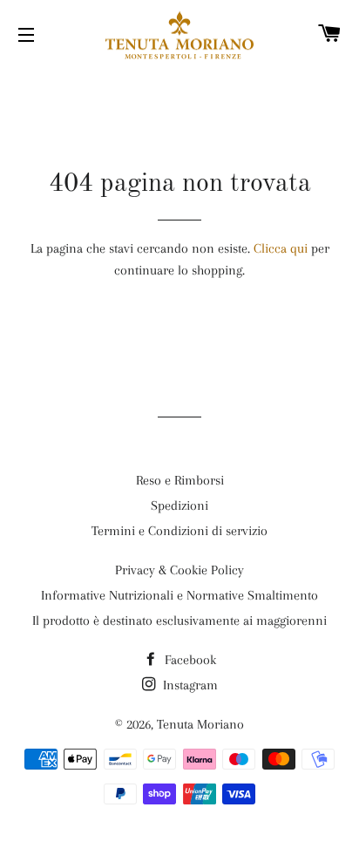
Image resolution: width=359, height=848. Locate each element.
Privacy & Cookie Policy (179, 570)
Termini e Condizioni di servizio (179, 531)
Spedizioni (179, 505)
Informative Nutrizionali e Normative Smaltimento (179, 595)
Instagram (188, 685)
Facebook (188, 660)
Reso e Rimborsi (180, 480)
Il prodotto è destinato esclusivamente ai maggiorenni (179, 620)
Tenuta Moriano (200, 724)
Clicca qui (281, 248)
